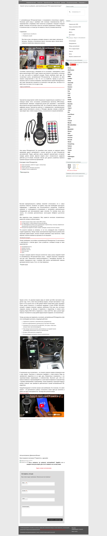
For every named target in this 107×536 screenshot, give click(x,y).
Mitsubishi (70, 129)
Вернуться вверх (24, 393)
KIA (69, 112)
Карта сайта (74, 531)
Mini (69, 127)
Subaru (70, 146)
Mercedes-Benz (72, 125)
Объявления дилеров (72, 2)
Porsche (70, 137)
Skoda (69, 141)
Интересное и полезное (36, 419)
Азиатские (40, 2)
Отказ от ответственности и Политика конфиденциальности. (53, 529)
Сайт (23, 498)
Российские (57, 2)
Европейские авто (48, 2)
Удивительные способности (29, 33)
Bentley (70, 74)
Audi (69, 72)
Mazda (69, 122)
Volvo (69, 158)
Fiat (69, 91)
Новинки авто (27, 419)
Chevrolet (70, 82)
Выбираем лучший (27, 35)
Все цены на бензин (72, 170)
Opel (69, 133)
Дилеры (63, 2)
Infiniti (69, 106)
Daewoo (70, 87)
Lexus (69, 116)
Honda (69, 101)
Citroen (70, 84)
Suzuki (69, 148)
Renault (70, 139)
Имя (24, 483)
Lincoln (70, 120)
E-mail (24, 491)
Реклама (74, 527)
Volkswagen (71, 156)
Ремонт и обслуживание (79, 37)
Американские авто (31, 2)
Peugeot (70, 135)
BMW (69, 76)
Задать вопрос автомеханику (43, 468)
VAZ (69, 154)
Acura (69, 68)
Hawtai (69, 99)
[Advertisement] (42, 13)
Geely (69, 97)
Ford (69, 93)
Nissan (70, 131)
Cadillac (70, 78)
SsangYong (71, 144)
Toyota (69, 150)
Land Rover (71, 114)
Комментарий (25, 506)
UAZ (69, 152)
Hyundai (70, 103)
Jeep (69, 110)
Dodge (69, 89)
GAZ (69, 95)
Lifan (69, 118)
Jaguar (70, 108)
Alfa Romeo (71, 70)
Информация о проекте (77, 529)
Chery (69, 80)
